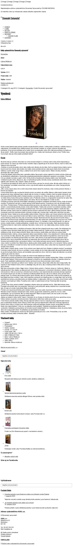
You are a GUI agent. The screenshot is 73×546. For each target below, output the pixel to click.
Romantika (4, 54)
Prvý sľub (8, 375)
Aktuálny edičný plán (11, 456)
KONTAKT (8, 38)
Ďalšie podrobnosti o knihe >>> (7, 84)
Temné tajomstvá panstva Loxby (15, 393)
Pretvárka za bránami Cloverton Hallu (17, 428)
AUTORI (7, 30)
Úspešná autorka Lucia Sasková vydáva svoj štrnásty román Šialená (27, 494)
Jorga (6, 445)
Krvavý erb (8, 410)
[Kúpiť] (36, 143)
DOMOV (7, 27)
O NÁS (7, 29)
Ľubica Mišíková (6, 61)
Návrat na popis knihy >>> (9, 347)
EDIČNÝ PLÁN (13, 36)
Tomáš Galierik (5, 536)
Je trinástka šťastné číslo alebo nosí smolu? (19, 503)
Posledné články (6, 490)
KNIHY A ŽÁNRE (10, 32)
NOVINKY (8, 34)
